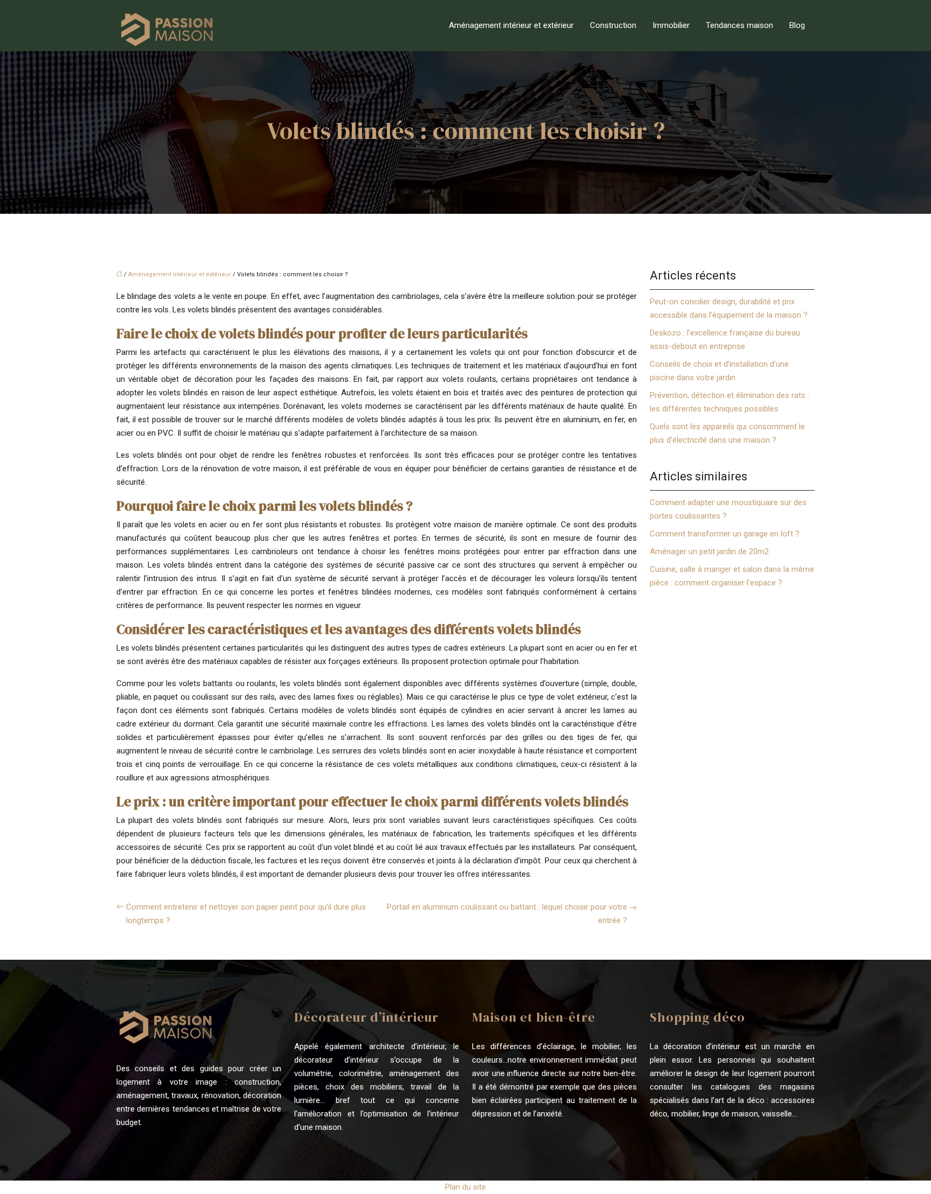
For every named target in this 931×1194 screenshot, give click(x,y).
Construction (613, 25)
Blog (797, 25)
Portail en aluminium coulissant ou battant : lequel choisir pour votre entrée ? (507, 913)
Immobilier (671, 25)
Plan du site (465, 1187)
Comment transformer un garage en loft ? (725, 534)
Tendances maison (739, 25)
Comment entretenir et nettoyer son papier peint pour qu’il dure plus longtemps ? (246, 913)
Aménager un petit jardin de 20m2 (709, 551)
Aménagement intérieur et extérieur (511, 25)
